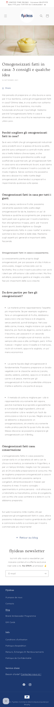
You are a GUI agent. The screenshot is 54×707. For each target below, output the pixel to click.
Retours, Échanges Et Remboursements (25, 652)
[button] (5, 16)
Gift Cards (10, 622)
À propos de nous (14, 597)
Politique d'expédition (16, 646)
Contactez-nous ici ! (31, 674)
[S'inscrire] (45, 573)
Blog (8, 610)
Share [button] (8, 88)
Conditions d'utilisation (16, 639)
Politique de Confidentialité (18, 658)
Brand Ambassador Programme (21, 616)
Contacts (10, 603)
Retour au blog (29, 537)
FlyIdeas (15, 702)
